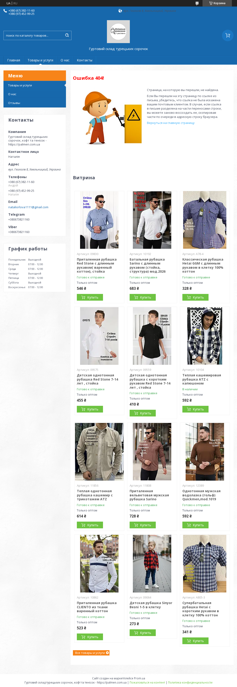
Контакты (84, 60)
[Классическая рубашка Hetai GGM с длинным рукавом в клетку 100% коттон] (205, 220)
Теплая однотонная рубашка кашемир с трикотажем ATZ (95, 495)
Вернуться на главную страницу (171, 123)
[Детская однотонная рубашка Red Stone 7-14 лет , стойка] (99, 336)
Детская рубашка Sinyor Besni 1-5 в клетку (151, 605)
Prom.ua (139, 678)
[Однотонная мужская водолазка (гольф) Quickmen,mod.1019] (205, 452)
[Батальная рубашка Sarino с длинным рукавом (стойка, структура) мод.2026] (152, 220)
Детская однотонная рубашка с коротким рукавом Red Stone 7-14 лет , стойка (150, 381)
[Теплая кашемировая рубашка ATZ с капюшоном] (205, 336)
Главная (13, 60)
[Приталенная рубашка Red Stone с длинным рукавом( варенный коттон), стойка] (99, 220)
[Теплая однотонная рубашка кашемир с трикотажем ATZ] (99, 452)
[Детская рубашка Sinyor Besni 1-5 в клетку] (152, 563)
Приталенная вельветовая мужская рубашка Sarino (149, 495)
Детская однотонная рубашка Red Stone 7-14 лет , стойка (97, 379)
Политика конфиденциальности (190, 682)
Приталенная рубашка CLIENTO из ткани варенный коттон (97, 607)
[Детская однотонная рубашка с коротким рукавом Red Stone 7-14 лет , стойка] (152, 336)
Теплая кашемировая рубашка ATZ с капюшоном (201, 379)
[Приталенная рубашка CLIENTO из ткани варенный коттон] (99, 563)
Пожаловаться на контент (147, 682)
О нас (65, 60)
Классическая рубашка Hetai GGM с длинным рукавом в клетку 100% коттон (202, 265)
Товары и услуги (40, 60)
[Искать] (67, 35)
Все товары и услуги (90, 653)
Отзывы (14, 103)
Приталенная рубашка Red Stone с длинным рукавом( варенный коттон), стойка (97, 265)
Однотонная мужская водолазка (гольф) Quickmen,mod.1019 (201, 495)
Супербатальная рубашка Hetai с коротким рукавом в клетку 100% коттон (200, 609)
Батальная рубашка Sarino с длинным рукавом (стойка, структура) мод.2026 (147, 265)
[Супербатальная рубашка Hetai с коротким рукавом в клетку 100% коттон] (205, 563)
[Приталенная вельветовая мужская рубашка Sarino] (152, 452)
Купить (92, 297)
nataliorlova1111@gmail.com (28, 207)
